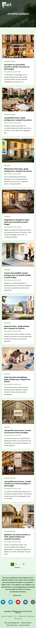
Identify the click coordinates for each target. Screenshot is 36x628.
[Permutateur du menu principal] (32, 5)
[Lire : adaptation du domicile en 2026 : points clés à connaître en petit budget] (18, 201)
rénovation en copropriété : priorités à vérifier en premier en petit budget (17, 67)
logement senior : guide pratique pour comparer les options (16, 327)
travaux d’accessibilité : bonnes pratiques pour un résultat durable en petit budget (17, 275)
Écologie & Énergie (9, 61)
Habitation (7, 165)
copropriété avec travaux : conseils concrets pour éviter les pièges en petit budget (17, 483)
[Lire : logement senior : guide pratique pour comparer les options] (18, 308)
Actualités (7, 374)
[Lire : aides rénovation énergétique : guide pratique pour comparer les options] (18, 359)
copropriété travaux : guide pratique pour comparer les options (18, 119)
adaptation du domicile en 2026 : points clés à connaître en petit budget (17, 222)
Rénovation (7, 269)
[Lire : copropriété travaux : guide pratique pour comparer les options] (18, 99)
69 (23, 564)
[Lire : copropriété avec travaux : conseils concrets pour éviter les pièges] (18, 412)
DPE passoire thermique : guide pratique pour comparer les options (18, 170)
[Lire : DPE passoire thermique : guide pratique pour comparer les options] (18, 150)
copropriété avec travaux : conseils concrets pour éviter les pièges (17, 431)
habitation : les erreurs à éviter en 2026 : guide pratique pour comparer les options (17, 537)
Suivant (18, 567)
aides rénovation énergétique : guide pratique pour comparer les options (17, 379)
